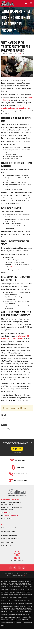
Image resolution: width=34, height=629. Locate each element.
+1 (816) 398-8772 (8, 512)
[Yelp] (19, 567)
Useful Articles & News (7, 546)
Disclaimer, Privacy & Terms (8, 531)
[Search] (26, 3)
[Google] (23, 567)
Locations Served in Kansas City (9, 535)
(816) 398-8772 (17, 449)
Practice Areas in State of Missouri (9, 538)
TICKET (19, 53)
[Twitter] (14, 567)
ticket (11, 266)
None (26, 53)
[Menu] (31, 3)
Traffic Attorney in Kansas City (9, 528)
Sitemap (26, 575)
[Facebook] (10, 567)
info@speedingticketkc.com (11, 515)
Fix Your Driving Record (7, 542)
